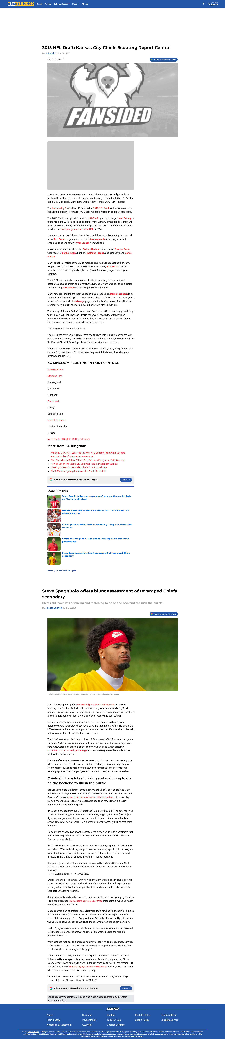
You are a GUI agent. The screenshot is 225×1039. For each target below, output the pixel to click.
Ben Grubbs (60, 239)
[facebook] (203, 4)
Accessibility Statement (59, 1024)
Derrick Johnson (119, 293)
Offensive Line (54, 376)
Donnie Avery (69, 252)
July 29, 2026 (83, 873)
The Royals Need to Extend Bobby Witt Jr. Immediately (79, 467)
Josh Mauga (78, 301)
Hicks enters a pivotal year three (85, 900)
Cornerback (53, 401)
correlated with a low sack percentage (67, 750)
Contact (111, 1015)
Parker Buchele (54, 608)
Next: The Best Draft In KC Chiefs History (68, 439)
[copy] (63, 59)
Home (50, 570)
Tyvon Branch (82, 242)
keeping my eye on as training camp (87, 966)
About (85, 4)
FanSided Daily (168, 1015)
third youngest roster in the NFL (77, 229)
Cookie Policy (142, 1019)
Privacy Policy (89, 1019)
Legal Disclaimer (169, 1019)
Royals (48, 4)
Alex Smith (68, 287)
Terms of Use (114, 1019)
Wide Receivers (55, 369)
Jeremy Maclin (98, 239)
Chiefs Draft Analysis (66, 570)
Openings (87, 1015)
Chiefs (39, 4)
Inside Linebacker (56, 420)
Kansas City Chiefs (62, 208)
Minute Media (33, 1032)
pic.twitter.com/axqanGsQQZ (113, 976)
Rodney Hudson (91, 249)
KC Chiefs (94, 218)
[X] (209, 4)
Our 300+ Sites (142, 1015)
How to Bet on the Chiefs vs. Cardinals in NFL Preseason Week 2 (84, 463)
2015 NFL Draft (101, 208)
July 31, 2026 (91, 980)
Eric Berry (112, 266)
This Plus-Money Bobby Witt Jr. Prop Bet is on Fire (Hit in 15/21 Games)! (88, 460)
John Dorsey (124, 218)
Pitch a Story (53, 1019)
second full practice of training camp (96, 704)
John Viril (51, 53)
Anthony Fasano (95, 252)
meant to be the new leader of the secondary (89, 797)
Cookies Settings (116, 1024)
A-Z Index (87, 1024)
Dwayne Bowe (122, 249)
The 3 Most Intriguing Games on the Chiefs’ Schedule (78, 471)
